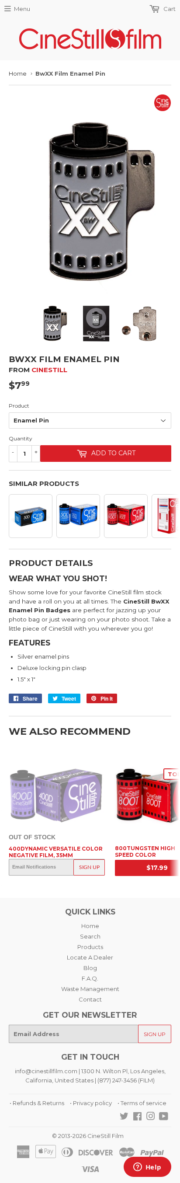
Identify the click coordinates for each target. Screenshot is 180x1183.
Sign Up (89, 867)
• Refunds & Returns (37, 1102)
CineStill (49, 370)
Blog (90, 967)
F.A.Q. (90, 978)
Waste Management (90, 988)
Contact (90, 999)
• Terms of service (142, 1102)
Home (18, 73)
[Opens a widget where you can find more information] (147, 1168)
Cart (169, 8)
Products (90, 946)
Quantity (20, 438)
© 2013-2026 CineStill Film (88, 1135)
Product (19, 405)
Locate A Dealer (90, 957)
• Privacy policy (91, 1102)
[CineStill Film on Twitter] (124, 1117)
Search (90, 936)
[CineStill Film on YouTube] (163, 1117)
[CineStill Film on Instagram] (150, 1117)
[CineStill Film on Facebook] (137, 1117)
